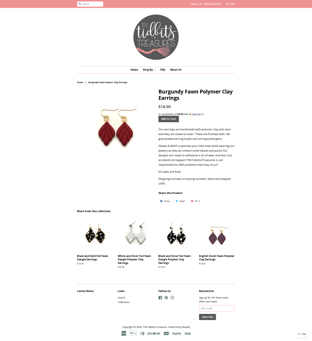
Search (121, 297)
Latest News (85, 291)
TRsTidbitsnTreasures (155, 327)
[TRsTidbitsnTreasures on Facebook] (160, 298)
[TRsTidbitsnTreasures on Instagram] (172, 298)
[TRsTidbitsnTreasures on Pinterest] (166, 298)
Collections (124, 302)
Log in (194, 4)
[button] (196, 114)
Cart (232, 4)
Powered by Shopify (179, 327)
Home (80, 82)
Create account (212, 4)
